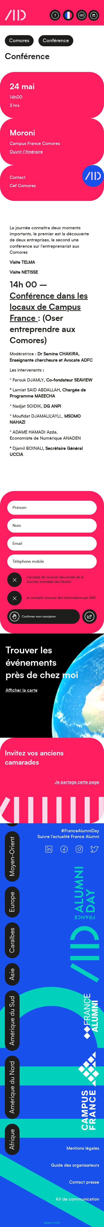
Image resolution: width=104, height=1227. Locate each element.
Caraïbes (12, 922)
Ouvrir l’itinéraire (26, 152)
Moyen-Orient (12, 838)
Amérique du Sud (12, 1002)
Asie (12, 956)
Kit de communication (77, 1199)
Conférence (56, 40)
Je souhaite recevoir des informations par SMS (61, 598)
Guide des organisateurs (75, 1165)
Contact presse (84, 1182)
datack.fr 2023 (52, 1223)
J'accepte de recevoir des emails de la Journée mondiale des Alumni (54, 580)
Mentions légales (83, 1148)
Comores (19, 40)
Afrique (12, 1121)
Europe (12, 884)
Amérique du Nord (12, 1069)
